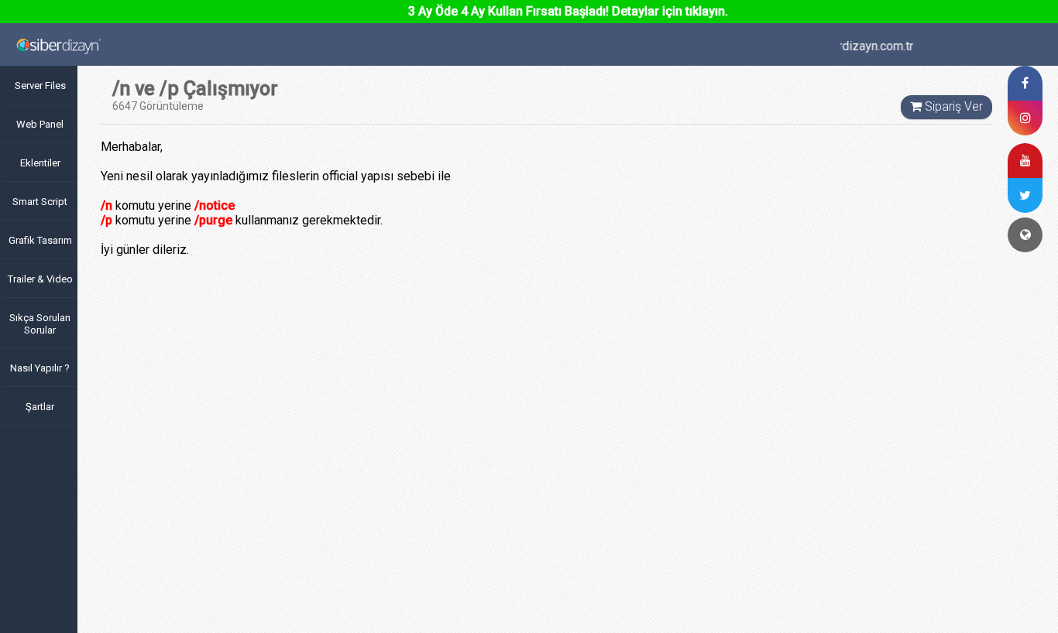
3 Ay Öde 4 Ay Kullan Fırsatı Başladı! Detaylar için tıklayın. (568, 11)
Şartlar (40, 406)
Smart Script (39, 201)
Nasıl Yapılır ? (40, 368)
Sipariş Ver (951, 106)
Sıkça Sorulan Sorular (39, 324)
